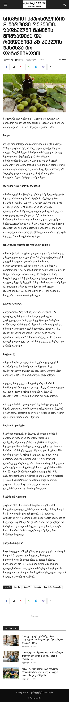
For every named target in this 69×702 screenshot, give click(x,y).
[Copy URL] (50, 67)
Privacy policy (22, 692)
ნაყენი (17, 587)
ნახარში (27, 587)
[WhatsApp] (28, 67)
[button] (5, 4)
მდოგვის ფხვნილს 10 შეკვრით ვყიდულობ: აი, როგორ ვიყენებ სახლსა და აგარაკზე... (42, 639)
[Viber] (43, 67)
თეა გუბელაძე (17, 59)
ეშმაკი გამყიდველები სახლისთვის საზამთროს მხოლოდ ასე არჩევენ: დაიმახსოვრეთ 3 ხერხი (40, 672)
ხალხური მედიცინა (52, 587)
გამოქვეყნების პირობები (42, 692)
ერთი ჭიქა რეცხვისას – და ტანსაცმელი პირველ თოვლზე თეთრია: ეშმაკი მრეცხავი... (42, 655)
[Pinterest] (21, 67)
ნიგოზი (37, 587)
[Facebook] (6, 67)
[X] (14, 67)
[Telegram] (36, 67)
